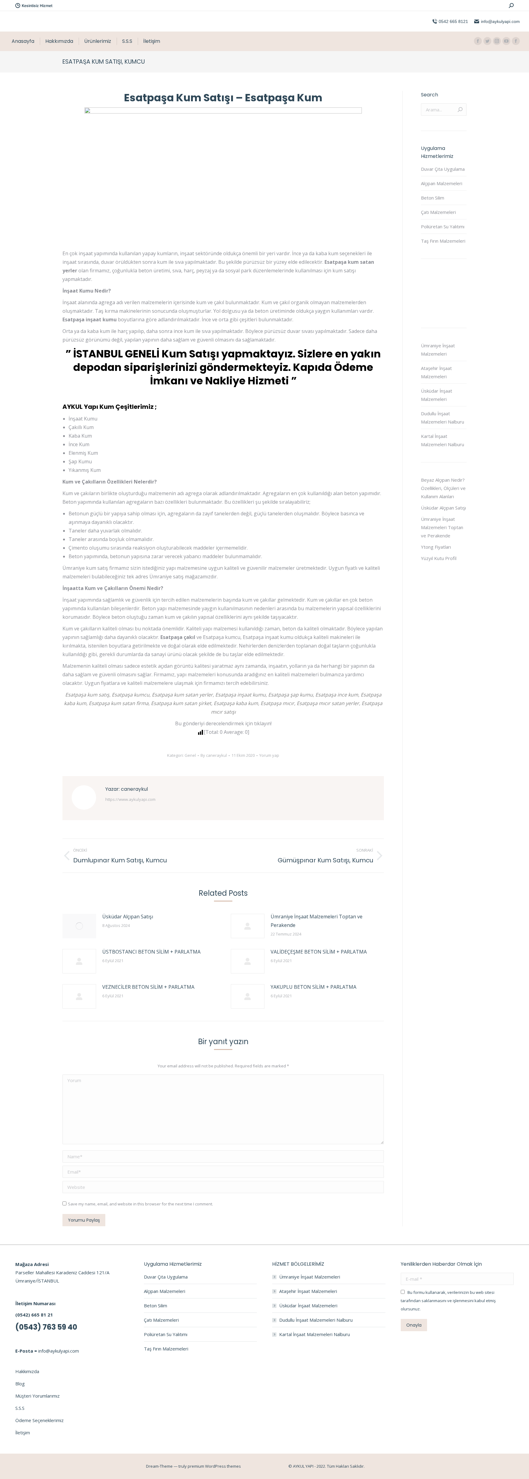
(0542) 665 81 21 (34, 1315)
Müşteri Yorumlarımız (37, 1396)
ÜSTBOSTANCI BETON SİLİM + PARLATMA (151, 951)
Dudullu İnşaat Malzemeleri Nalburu (442, 417)
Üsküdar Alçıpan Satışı (127, 916)
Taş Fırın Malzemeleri (443, 241)
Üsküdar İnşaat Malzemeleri (436, 395)
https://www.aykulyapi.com (130, 799)
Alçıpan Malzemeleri (441, 183)
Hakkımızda (27, 1371)
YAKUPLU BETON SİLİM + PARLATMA (313, 987)
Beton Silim (432, 198)
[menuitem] (23, 41)
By (214, 755)
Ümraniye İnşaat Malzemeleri (438, 349)
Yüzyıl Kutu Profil (438, 558)
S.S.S (19, 1408)
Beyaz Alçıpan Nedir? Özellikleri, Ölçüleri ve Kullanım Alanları (443, 488)
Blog (20, 1383)
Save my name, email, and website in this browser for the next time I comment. (140, 1204)
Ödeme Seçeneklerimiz (39, 1420)
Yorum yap (269, 755)
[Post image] (79, 926)
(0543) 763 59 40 (46, 1327)
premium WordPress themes (214, 1466)
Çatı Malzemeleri (438, 212)
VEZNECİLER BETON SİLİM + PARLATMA (148, 987)
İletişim (22, 1432)
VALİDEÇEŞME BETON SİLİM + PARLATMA (319, 951)
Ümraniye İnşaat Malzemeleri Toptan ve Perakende (316, 920)
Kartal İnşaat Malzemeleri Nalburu (442, 440)
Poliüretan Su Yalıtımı (442, 226)
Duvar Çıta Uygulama (443, 169)
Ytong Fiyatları (436, 547)
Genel (190, 755)
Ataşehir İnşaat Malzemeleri (436, 372)
